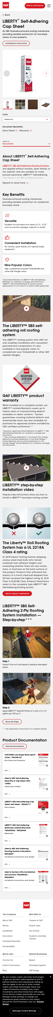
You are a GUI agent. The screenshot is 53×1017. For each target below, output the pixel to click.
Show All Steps (12, 722)
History (5, 926)
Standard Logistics (37, 965)
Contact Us (8, 960)
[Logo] (6, 8)
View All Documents (14, 746)
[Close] (50, 976)
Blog (5, 971)
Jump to (6, 141)
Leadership (7, 931)
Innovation (7, 936)
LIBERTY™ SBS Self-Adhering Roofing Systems (26, 166)
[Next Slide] (46, 73)
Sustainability (9, 947)
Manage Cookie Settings (24, 1011)
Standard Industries (11, 941)
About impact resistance (17, 594)
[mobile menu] (48, 5)
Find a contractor (34, 6)
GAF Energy (34, 971)
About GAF (7, 921)
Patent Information (11, 965)
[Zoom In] (43, 760)
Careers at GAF (36, 921)
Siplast (32, 960)
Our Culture (34, 931)
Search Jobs (34, 926)
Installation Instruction (16, 43)
